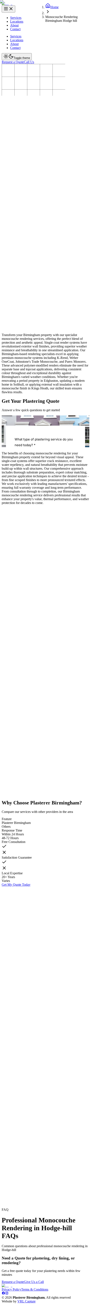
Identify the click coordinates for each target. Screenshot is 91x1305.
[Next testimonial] (6, 1208)
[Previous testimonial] (6, 1201)
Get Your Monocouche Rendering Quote (29, 176)
